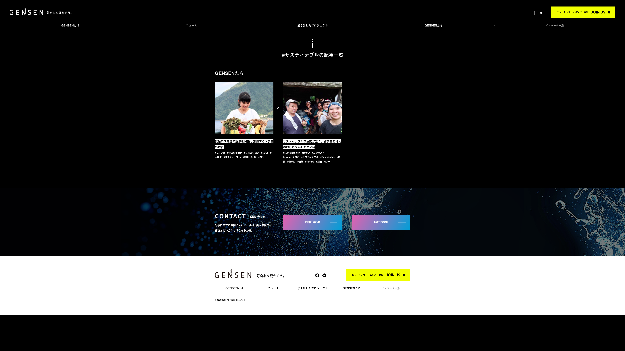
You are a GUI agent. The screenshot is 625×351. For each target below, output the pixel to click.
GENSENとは (70, 25)
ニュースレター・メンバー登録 (581, 11)
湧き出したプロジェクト (312, 25)
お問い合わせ (312, 222)
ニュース (191, 25)
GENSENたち (434, 25)
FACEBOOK (381, 222)
